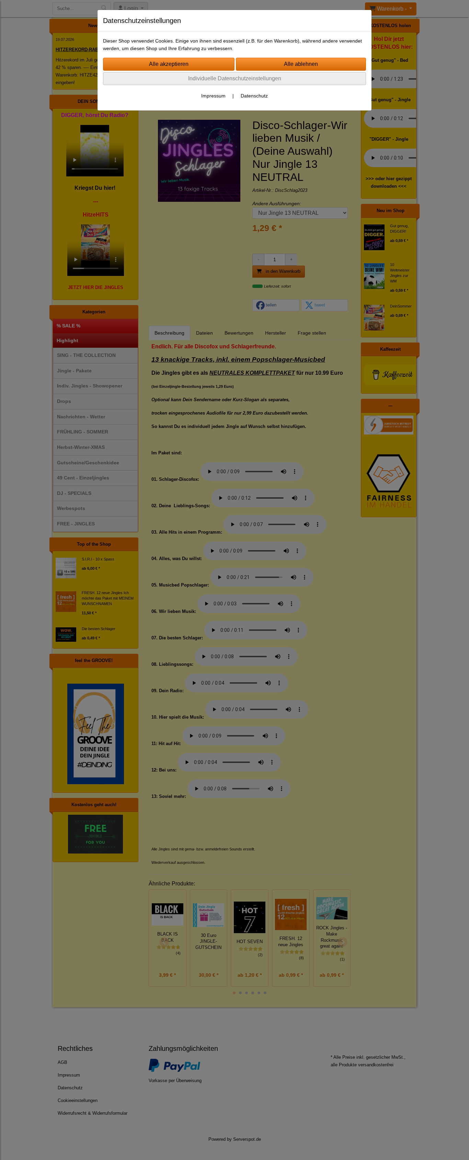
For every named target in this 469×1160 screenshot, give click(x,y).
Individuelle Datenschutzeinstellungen (234, 78)
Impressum (213, 95)
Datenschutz (254, 95)
